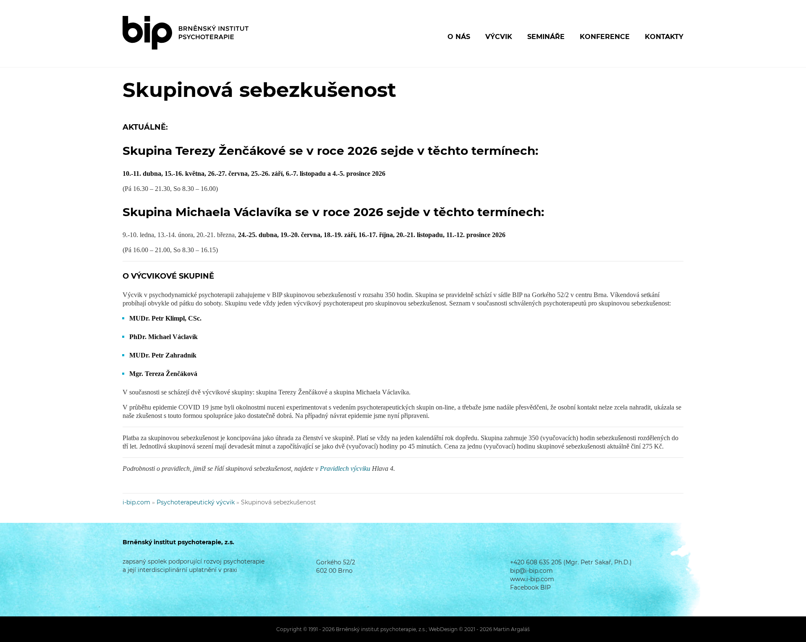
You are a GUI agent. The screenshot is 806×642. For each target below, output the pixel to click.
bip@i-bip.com (531, 570)
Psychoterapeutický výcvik (196, 502)
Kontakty (664, 37)
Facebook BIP (530, 587)
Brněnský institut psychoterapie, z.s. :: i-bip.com (186, 33)
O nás (458, 37)
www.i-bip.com (532, 579)
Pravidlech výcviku (345, 468)
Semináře (546, 37)
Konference (605, 37)
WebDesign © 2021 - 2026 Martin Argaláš (479, 629)
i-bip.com (136, 502)
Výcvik (498, 37)
